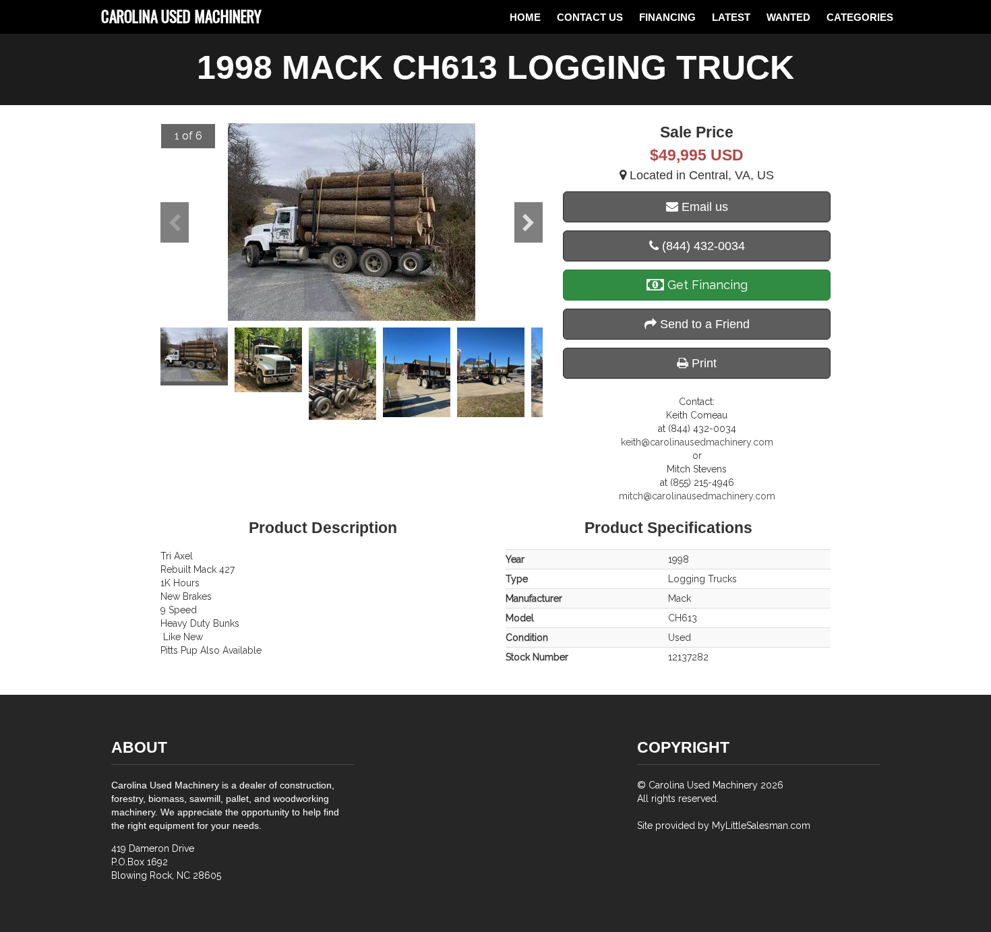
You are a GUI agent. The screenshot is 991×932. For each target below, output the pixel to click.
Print (702, 363)
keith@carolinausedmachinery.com (697, 442)
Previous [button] (174, 222)
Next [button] (528, 222)
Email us (703, 207)
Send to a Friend (703, 324)
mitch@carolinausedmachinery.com (697, 496)
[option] (351, 222)
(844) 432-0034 (702, 246)
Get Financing (706, 285)
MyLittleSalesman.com (761, 825)
